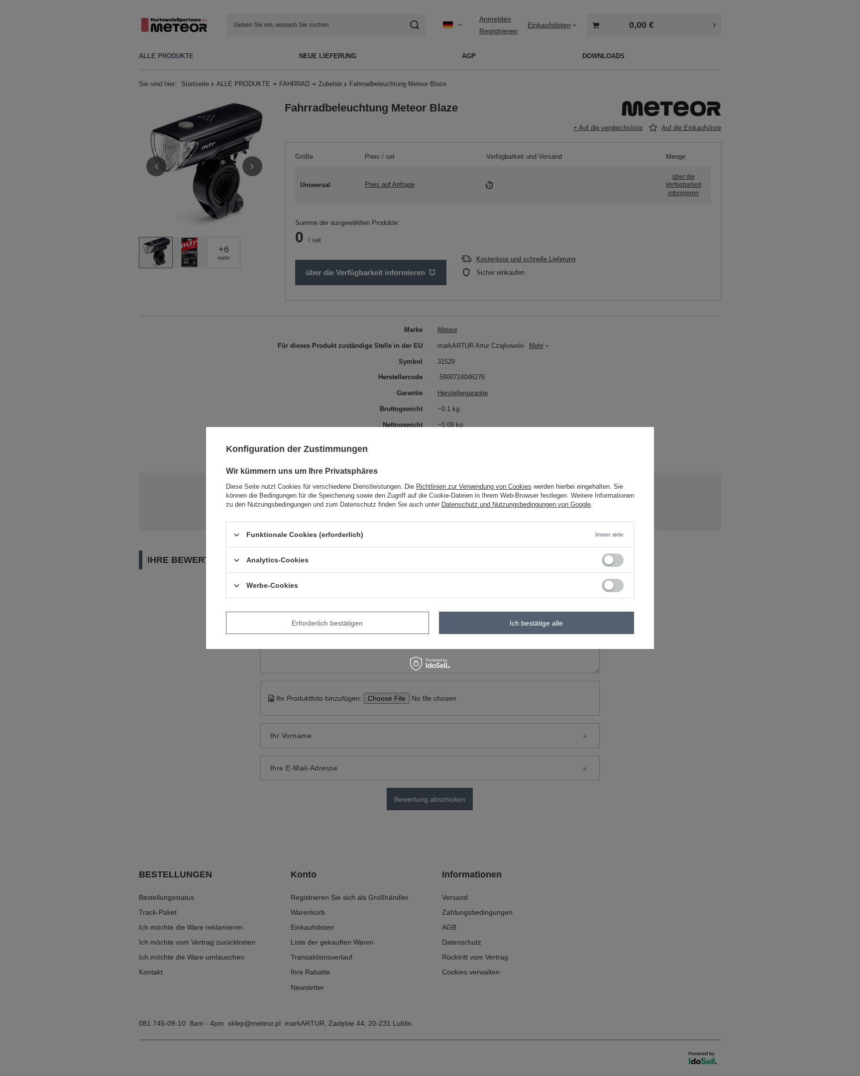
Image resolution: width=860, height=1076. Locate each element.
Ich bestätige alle (536, 623)
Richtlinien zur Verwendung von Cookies (474, 486)
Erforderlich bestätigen (327, 623)
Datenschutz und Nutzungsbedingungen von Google (516, 504)
